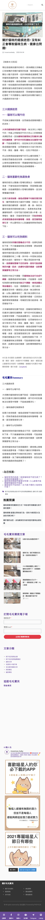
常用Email (7, 627)
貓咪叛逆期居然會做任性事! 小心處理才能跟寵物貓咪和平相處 (22, 482)
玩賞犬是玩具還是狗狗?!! (31, 539)
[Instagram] (18, 915)
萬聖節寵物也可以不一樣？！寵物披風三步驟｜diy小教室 (32, 582)
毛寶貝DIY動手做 (11, 664)
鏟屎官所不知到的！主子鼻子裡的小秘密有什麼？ (23, 486)
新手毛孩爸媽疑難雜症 (24, 491)
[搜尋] (42, 4)
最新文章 (36, 491)
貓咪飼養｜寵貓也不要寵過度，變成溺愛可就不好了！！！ (31, 596)
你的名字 (7, 618)
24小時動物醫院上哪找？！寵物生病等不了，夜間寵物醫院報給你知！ (31, 568)
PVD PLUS (37, 905)
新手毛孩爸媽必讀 (11, 491)
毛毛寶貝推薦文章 (12, 667)
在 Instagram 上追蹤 (28, 870)
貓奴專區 (9, 672)
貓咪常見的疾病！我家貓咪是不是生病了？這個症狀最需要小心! (23, 478)
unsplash (23, 367)
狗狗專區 (9, 670)
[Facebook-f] (11, 915)
